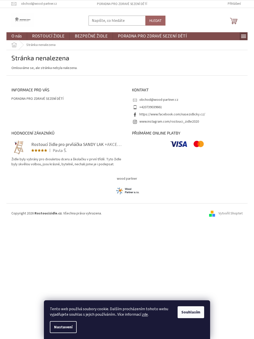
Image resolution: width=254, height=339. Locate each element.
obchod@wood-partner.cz (158, 99)
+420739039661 (150, 107)
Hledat (155, 20)
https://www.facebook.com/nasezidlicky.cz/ (172, 114)
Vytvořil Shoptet (231, 213)
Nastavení (63, 327)
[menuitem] (16, 36)
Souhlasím (190, 312)
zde (145, 314)
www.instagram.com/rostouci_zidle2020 (169, 121)
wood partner (127, 178)
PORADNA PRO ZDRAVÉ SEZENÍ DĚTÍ (122, 4)
